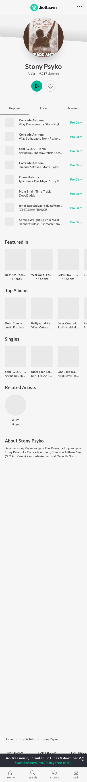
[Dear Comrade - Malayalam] (68, 308)
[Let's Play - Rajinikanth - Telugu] (68, 259)
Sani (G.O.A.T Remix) (33, 149)
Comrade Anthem (31, 120)
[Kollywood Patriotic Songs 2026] (42, 308)
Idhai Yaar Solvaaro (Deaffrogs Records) (47, 205)
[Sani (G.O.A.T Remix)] (15, 356)
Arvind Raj (25, 153)
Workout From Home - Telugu (42, 275)
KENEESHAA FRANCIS (33, 209)
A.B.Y (15, 420)
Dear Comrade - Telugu (15, 323)
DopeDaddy (27, 195)
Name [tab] (72, 108)
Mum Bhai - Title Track (35, 191)
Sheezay (39, 153)
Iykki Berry (26, 181)
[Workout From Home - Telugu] (42, 259)
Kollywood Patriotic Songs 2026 (42, 323)
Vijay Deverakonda (31, 124)
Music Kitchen (54, 153)
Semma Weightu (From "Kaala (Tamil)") (45, 220)
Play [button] (36, 86)
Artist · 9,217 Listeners (43, 73)
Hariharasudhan (29, 224)
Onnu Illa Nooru (30, 177)
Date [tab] (43, 108)
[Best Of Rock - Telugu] (15, 259)
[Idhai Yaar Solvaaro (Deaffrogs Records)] (42, 356)
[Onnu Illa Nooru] (68, 356)
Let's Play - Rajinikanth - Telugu (68, 275)
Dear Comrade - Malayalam (68, 323)
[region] (43, 738)
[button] (50, 86)
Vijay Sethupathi (29, 138)
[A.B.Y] (15, 405)
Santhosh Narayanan (54, 224)
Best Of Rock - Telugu (15, 275)
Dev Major (41, 181)
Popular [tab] (14, 108)
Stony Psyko (43, 66)
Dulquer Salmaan (30, 167)
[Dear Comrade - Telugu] (15, 308)
